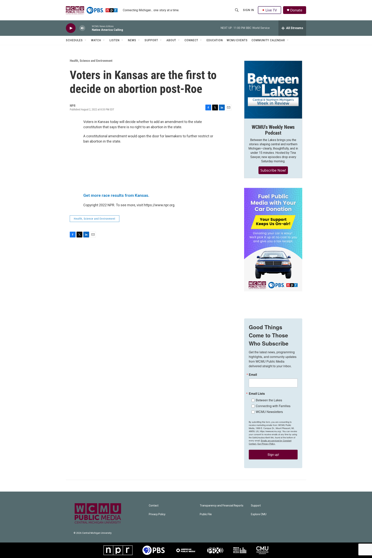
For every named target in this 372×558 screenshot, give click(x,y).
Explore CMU (258, 514)
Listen (114, 40)
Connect (191, 40)
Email (253, 374)
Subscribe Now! (273, 170)
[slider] (88, 28)
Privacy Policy (157, 514)
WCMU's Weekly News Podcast (273, 130)
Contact (153, 505)
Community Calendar (268, 40)
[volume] (82, 28)
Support (151, 40)
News (132, 40)
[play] (71, 28)
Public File (206, 514)
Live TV (271, 10)
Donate (296, 10)
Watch (96, 40)
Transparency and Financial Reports (221, 505)
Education (215, 40)
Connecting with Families (273, 406)
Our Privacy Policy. (266, 443)
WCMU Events (237, 40)
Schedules (74, 40)
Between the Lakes (269, 400)
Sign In (248, 10)
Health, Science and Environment (91, 61)
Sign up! (273, 454)
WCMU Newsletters (269, 411)
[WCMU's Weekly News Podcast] (273, 90)
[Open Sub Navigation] (85, 40)
